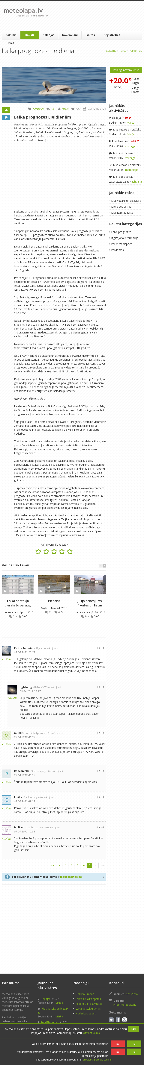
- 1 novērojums (49, 648)
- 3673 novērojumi (51, 687)
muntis (19, 733)
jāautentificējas (71, 877)
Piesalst (54, 601)
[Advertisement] (96, 16)
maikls (65, 108)
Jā (134, 1043)
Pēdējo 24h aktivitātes (88, 1003)
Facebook (118, 1019)
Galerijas (48, 35)
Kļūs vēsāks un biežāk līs (127, 129)
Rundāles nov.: (125, 141)
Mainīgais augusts (122, 212)
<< (52, 865)
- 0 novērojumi (55, 733)
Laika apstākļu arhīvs (88, 1008)
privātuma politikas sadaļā (97, 1059)
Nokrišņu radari (84, 994)
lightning (26, 687)
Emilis (18, 797)
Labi (133, 1029)
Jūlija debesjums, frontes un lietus (90, 603)
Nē (117, 1043)
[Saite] (18, 584)
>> (102, 865)
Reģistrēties (112, 35)
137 (53, 108)
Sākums (11, 35)
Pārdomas (135, 50)
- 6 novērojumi (52, 827)
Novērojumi (70, 35)
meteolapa (10, 612)
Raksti (29, 35)
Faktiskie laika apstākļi (88, 999)
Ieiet (11, 43)
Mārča (130, 122)
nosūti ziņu (132, 994)
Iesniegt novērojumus (126, 70)
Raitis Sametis (24, 648)
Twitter (111, 1019)
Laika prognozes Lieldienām (42, 117)
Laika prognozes (121, 232)
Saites (90, 35)
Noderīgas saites (85, 1013)
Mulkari (19, 827)
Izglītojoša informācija (124, 238)
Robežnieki (21, 771)
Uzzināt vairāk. (91, 1033)
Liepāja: (121, 117)
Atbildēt (6, 659)
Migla (44, 608)
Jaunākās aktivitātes (118, 108)
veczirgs (130, 146)
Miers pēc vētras (122, 153)
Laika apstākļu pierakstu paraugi (18, 603)
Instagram (124, 1019)
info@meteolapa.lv (124, 1004)
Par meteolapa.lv (121, 244)
